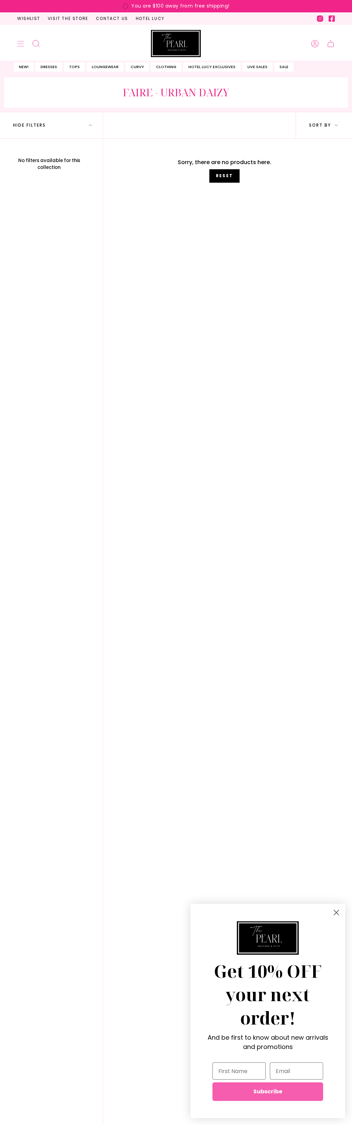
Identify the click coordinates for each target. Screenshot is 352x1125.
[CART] (331, 43)
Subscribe (267, 1091)
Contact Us (112, 18)
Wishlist (28, 18)
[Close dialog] (336, 913)
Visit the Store (68, 18)
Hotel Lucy (150, 18)
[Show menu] (21, 43)
